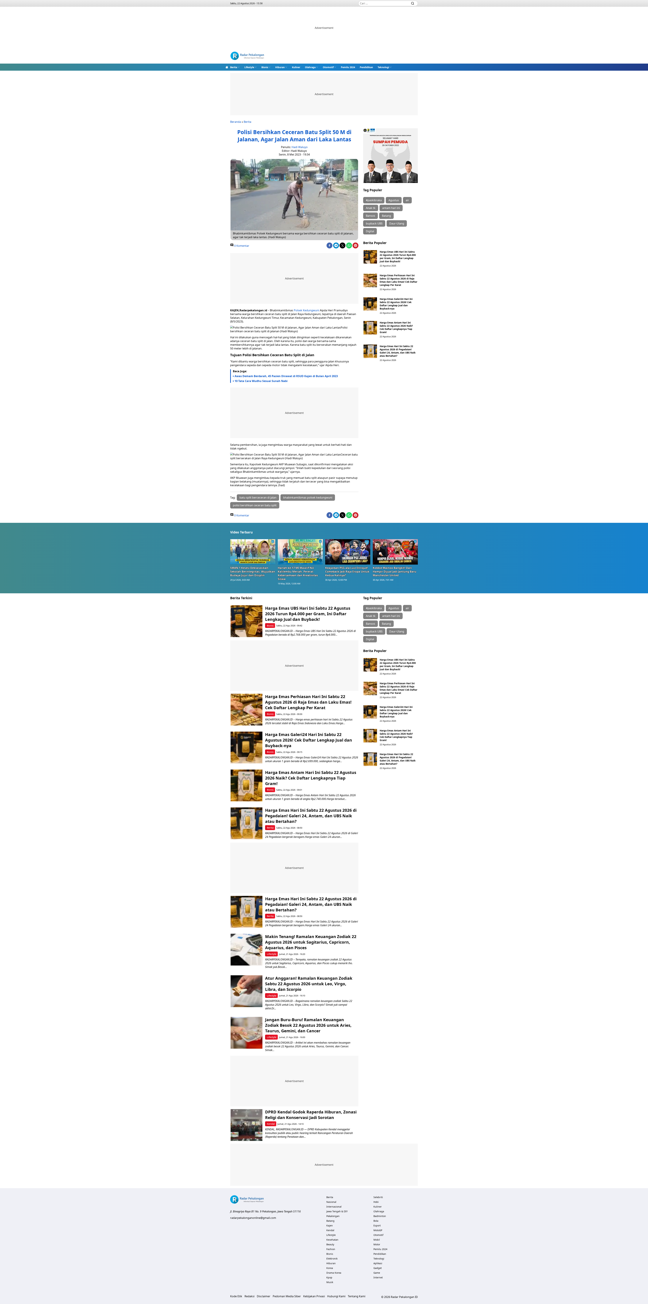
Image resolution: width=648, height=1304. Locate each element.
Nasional (331, 1201)
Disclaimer (263, 1296)
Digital (370, 231)
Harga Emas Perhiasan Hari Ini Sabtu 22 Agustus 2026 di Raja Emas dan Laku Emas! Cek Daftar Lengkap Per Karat (398, 280)
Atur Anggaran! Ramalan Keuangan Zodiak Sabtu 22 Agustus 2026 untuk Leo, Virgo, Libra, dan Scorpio (308, 983)
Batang (386, 216)
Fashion (330, 1249)
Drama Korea (333, 1272)
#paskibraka (374, 200)
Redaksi (249, 1296)
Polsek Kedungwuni (306, 310)
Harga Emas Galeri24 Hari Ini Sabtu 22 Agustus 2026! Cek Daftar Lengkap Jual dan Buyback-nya (396, 303)
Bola (375, 1220)
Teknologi (383, 67)
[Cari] (412, 3)
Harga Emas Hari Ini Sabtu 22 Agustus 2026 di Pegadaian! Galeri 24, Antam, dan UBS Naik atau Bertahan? (397, 351)
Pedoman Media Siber (287, 1296)
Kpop (329, 1277)
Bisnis (264, 67)
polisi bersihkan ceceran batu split (255, 505)
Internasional (334, 1206)
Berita (233, 67)
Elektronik (332, 1258)
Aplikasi (377, 1263)
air (407, 200)
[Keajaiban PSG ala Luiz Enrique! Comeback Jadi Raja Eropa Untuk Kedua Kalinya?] (347, 551)
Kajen (329, 1225)
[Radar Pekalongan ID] (247, 56)
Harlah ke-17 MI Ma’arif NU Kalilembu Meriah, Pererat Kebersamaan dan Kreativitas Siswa (298, 573)
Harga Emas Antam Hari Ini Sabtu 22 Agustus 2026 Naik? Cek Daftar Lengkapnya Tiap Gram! (396, 327)
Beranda (235, 122)
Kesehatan (332, 1239)
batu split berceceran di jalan (257, 497)
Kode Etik (236, 1296)
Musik (329, 1282)
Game (376, 1272)
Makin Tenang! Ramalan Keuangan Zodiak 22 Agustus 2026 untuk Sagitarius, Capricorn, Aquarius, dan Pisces (310, 942)
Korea (329, 1268)
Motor (376, 1244)
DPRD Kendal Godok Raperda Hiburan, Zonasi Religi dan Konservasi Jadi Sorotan (311, 1114)
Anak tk (370, 208)
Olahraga (310, 67)
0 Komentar (241, 246)
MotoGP (377, 1230)
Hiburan (280, 67)
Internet (378, 1277)
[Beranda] (227, 67)
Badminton (379, 1216)
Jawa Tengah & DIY (337, 1211)
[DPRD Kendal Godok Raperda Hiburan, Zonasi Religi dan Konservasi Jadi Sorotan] (246, 1125)
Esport (377, 1225)
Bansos (370, 216)
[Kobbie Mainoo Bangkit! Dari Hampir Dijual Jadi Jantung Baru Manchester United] (395, 551)
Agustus (393, 200)
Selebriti (378, 1197)
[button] (235, 67)
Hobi (376, 1201)
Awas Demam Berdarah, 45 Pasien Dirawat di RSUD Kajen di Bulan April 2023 (286, 376)
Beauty (330, 1244)
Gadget (377, 1268)
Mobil (376, 1239)
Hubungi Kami (336, 1296)
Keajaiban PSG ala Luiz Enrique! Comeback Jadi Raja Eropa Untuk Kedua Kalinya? (347, 571)
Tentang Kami (356, 1296)
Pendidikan (366, 67)
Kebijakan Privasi (314, 1296)
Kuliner (296, 67)
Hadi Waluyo (300, 147)
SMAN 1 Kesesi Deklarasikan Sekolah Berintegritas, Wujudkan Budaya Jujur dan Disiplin (252, 571)
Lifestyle (249, 67)
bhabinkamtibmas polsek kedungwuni (307, 497)
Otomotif (328, 67)
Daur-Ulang (396, 223)
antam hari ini (391, 208)
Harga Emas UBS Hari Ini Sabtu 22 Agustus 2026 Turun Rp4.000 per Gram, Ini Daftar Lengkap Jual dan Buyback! (398, 256)
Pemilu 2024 (348, 67)
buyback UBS (374, 223)
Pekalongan (333, 1216)
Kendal (271, 1123)
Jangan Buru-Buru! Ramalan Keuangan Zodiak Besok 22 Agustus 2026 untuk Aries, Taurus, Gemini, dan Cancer (308, 1025)
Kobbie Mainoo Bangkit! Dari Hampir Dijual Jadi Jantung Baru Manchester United (394, 571)
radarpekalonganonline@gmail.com (253, 1218)
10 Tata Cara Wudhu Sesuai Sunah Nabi (261, 381)
